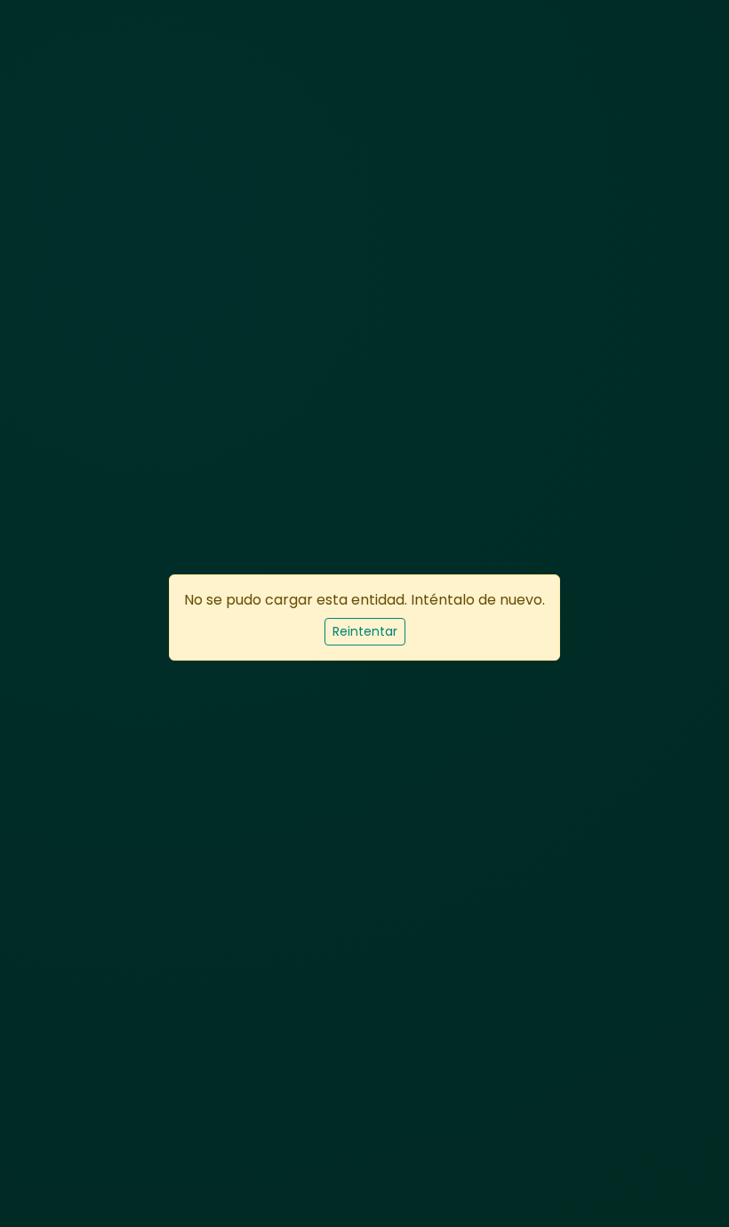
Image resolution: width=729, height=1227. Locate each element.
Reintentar (364, 631)
